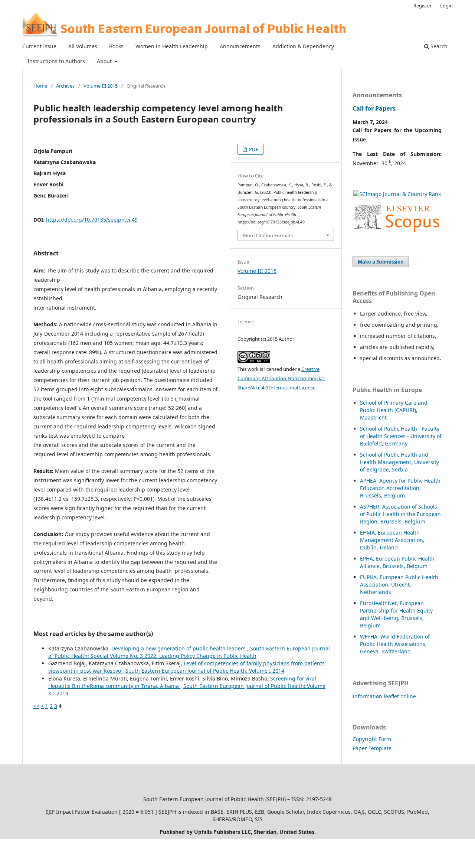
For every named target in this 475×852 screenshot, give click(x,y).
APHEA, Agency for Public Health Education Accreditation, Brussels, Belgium (400, 488)
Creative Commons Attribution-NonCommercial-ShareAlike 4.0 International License (281, 378)
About (105, 61)
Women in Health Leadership (171, 46)
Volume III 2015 (100, 85)
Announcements (240, 46)
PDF (253, 149)
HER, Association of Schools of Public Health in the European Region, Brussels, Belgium (400, 514)
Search (438, 46)
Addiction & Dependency (303, 46)
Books (116, 46)
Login (446, 5)
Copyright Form (372, 738)
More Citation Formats (268, 235)
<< (36, 705)
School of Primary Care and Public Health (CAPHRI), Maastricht (394, 410)
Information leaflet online (384, 696)
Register (422, 5)
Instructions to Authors (56, 61)
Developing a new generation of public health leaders (179, 648)
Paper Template (372, 748)
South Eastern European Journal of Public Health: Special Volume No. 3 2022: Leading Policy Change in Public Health (189, 652)
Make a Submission (381, 261)
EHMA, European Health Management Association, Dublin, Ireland (392, 540)
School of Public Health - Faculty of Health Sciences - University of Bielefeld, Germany (401, 436)
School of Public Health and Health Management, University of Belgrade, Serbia (399, 462)
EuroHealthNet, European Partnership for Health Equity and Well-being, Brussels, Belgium (396, 614)
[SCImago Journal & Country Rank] (397, 194)
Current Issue (39, 46)
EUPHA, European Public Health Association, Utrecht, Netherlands (399, 584)
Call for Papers (374, 108)
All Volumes (82, 46)
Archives (65, 85)
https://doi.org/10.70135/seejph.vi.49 (92, 219)
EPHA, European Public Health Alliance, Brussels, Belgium (397, 562)
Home (40, 85)
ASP (364, 506)
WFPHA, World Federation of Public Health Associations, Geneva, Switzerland (395, 644)
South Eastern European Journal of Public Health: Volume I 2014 (204, 670)
